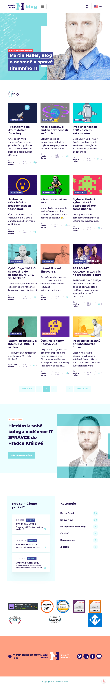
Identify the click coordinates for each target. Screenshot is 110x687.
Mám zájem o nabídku (21, 455)
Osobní (64, 533)
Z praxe (64, 547)
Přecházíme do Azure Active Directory (19, 130)
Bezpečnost (67, 513)
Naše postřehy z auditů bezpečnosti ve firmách (54, 130)
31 (101, 159)
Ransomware (67, 540)
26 (68, 225)
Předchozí (27, 389)
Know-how (66, 520)
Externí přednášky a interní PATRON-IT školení (22, 344)
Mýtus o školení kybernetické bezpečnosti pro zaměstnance (84, 204)
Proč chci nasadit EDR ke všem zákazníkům (85, 130)
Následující (82, 389)
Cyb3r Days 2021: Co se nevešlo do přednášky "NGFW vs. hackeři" (22, 273)
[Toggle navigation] (43, 6)
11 (101, 228)
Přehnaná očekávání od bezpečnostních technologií (19, 204)
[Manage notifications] (104, 681)
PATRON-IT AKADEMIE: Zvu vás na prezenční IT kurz (87, 271)
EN (100, 6)
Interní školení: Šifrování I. (51, 270)
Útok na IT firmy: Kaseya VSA (53, 342)
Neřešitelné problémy (73, 526)
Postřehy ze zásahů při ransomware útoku (86, 344)
